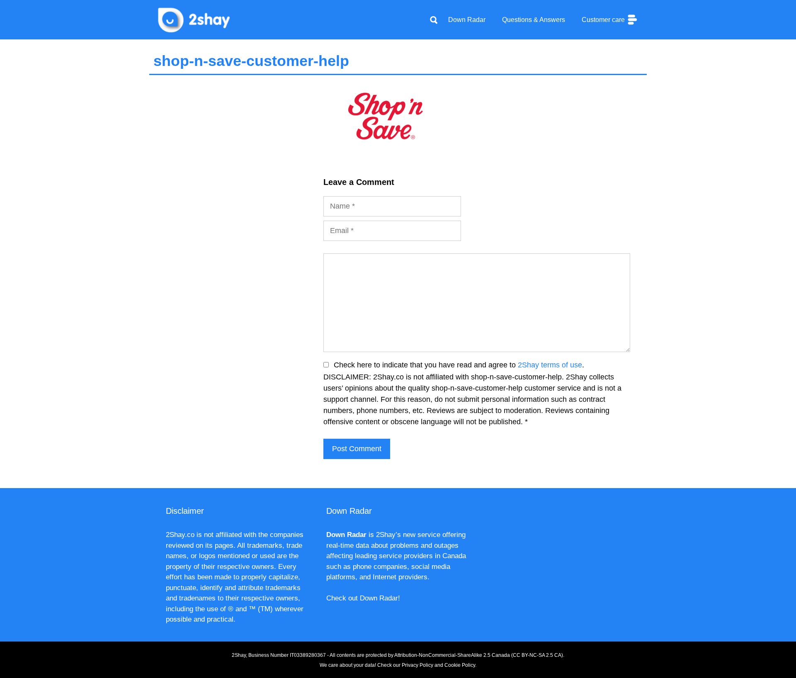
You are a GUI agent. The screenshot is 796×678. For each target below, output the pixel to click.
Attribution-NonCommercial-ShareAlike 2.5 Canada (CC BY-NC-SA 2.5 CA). (479, 655)
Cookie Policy (459, 665)
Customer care (604, 19)
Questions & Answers (533, 19)
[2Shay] (195, 19)
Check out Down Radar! (363, 598)
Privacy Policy (417, 665)
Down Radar (466, 19)
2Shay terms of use (550, 365)
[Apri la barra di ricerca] (434, 19)
